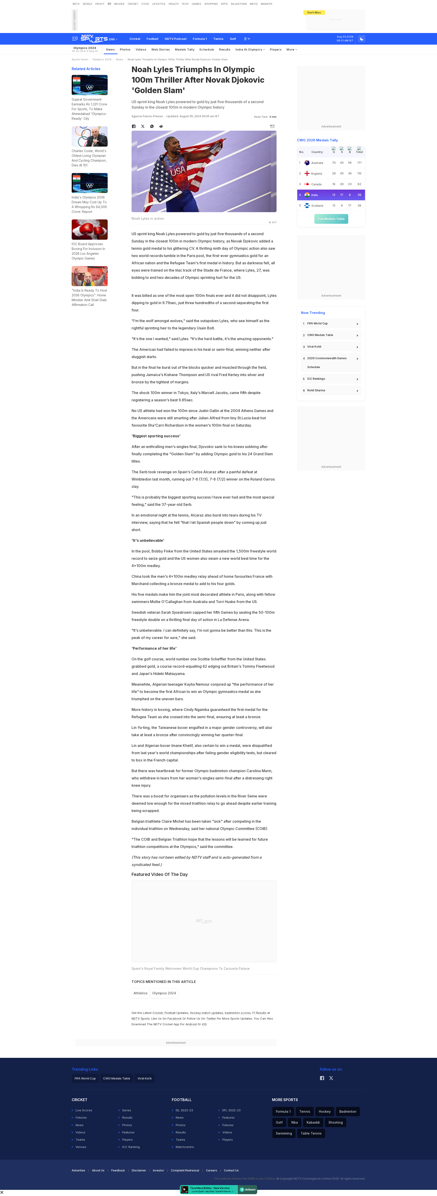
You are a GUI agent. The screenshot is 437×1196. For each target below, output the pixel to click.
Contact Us (231, 1170)
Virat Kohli (314, 346)
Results (225, 49)
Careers (211, 1170)
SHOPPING (211, 3)
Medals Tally (184, 49)
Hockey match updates (206, 1013)
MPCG (254, 3)
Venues (81, 1147)
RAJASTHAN (239, 3)
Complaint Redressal (185, 1170)
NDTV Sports (141, 1018)
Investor (158, 1170)
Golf (233, 39)
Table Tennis (311, 1133)
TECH (185, 3)
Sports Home (80, 59)
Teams (80, 1139)
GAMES (196, 3)
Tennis (218, 39)
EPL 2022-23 (231, 1110)
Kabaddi (313, 1122)
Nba (294, 1122)
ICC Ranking (131, 1147)
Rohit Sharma (316, 390)
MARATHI (266, 3)
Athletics (140, 993)
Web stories (160, 49)
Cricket (135, 39)
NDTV (76, 3)
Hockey (325, 1111)
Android (191, 1024)
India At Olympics (249, 49)
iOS (204, 1024)
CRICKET (133, 3)
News (110, 49)
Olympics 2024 (85, 49)
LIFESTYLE (158, 3)
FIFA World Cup (317, 323)
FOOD (145, 3)
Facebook (175, 1018)
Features (128, 1132)
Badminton (347, 1111)
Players (276, 49)
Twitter (211, 1018)
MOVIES (119, 3)
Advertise (78, 1170)
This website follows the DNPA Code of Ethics (245, 1178)
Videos (141, 49)
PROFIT (99, 3)
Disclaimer (139, 1170)
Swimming (284, 1133)
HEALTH (173, 3)
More (291, 49)
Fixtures (81, 1117)
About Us (98, 1170)
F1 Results (259, 1013)
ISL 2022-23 (184, 1110)
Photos (125, 49)
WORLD (87, 3)
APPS (224, 3)
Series (126, 1110)
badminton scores (238, 1013)
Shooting (335, 1122)
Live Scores (84, 1110)
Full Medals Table (331, 219)
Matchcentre (185, 1147)
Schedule (206, 49)
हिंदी (109, 3)
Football (152, 39)
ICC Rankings (316, 378)
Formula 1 (200, 39)
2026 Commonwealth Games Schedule (327, 362)
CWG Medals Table (320, 335)
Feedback (118, 1170)
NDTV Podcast (175, 39)
